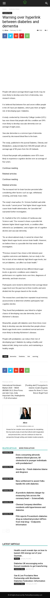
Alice (6, 30)
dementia (13, 356)
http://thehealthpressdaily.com (25, 426)
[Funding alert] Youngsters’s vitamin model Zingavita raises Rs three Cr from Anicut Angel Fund (36, 389)
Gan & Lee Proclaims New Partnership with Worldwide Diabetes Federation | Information (29, 578)
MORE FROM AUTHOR (26, 448)
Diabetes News (14, 9)
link (29, 356)
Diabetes (22, 356)
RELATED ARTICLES (9, 448)
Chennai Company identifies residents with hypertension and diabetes (31, 507)
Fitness (17, 558)
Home (4, 9)
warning (35, 356)
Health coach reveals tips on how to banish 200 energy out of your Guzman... (30, 553)
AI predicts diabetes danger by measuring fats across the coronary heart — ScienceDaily (30, 495)
